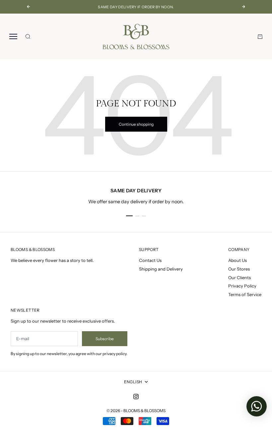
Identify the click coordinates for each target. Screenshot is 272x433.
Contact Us (150, 260)
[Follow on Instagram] (136, 396)
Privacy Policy (242, 285)
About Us (237, 260)
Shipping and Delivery (161, 269)
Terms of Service (244, 294)
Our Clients (239, 277)
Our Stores (239, 269)
